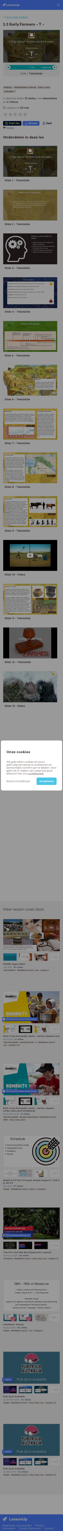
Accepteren (46, 781)
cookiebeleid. (36, 773)
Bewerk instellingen (18, 781)
